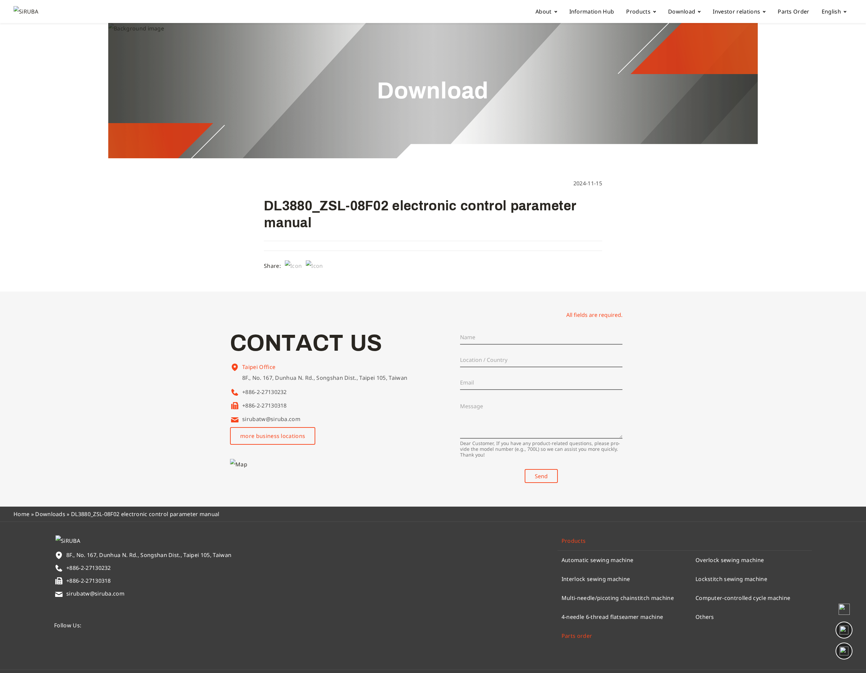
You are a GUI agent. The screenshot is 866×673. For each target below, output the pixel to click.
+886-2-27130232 (264, 392)
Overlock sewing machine (730, 560)
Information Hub (591, 11)
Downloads (50, 514)
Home (21, 514)
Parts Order (794, 11)
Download (682, 11)
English (831, 11)
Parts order (577, 636)
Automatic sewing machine (598, 560)
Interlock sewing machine (596, 579)
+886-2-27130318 (264, 405)
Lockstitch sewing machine (731, 579)
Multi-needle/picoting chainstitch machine (618, 598)
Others (705, 617)
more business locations (272, 436)
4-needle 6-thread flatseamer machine (612, 617)
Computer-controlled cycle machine (743, 598)
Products (638, 11)
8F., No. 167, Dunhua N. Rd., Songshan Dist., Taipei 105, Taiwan (324, 377)
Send (541, 476)
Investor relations (736, 11)
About (543, 11)
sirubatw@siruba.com (271, 419)
